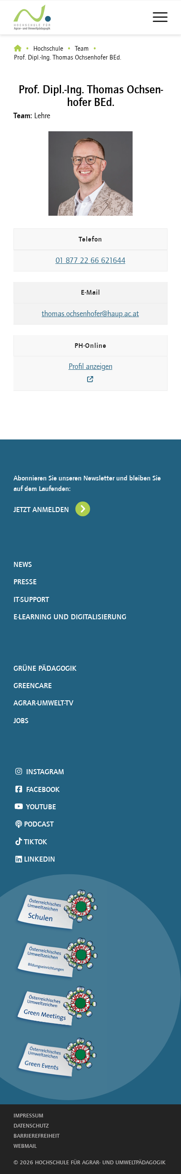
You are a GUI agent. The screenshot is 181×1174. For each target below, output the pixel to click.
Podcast (38, 824)
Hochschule (48, 48)
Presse (25, 581)
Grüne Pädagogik (45, 668)
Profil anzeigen (90, 366)
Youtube (40, 806)
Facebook (42, 789)
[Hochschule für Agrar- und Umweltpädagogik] (18, 48)
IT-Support (31, 599)
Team (82, 48)
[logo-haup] (47, 17)
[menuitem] (156, 17)
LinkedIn (39, 859)
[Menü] (156, 17)
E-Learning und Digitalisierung (69, 616)
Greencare (32, 685)
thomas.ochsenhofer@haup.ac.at (90, 313)
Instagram (44, 771)
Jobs (21, 720)
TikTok (35, 841)
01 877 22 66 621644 (90, 260)
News (22, 564)
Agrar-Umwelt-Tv (43, 703)
